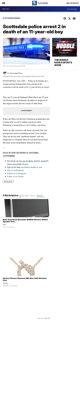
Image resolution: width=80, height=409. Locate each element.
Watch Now (71, 3)
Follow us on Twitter (15, 176)
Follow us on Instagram (16, 173)
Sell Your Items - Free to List (27, 196)
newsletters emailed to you (31, 167)
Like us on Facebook (15, 170)
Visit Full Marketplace (40, 196)
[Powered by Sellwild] (47, 318)
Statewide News (11, 18)
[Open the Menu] (3, 3)
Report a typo (8, 181)
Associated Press (16, 73)
